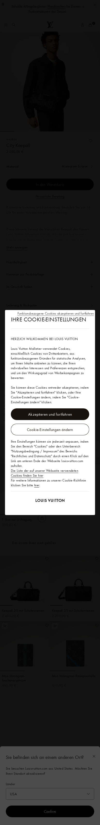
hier (36, 485)
